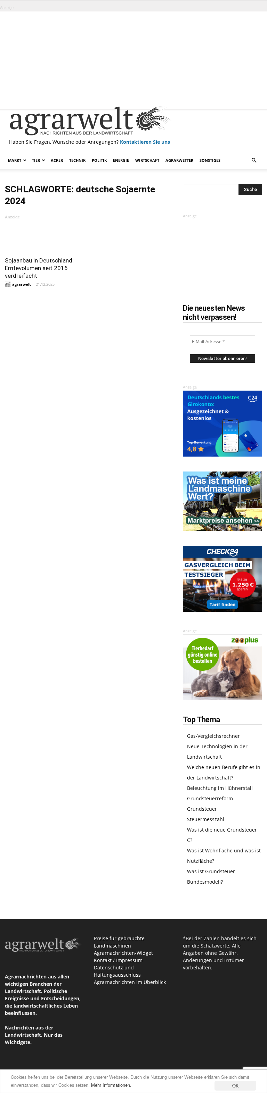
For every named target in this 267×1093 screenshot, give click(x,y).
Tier (36, 160)
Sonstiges (210, 160)
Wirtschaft (147, 160)
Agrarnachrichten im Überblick (130, 982)
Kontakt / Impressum (118, 960)
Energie (121, 160)
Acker (57, 160)
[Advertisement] (133, 60)
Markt (14, 160)
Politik (99, 160)
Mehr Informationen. (111, 1085)
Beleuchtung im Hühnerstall (220, 788)
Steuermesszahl (205, 819)
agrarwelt (21, 284)
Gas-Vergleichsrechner (213, 736)
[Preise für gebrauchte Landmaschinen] (222, 529)
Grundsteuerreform (210, 798)
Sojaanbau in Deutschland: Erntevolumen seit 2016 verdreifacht (39, 268)
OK (235, 1085)
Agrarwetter (179, 160)
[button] (253, 160)
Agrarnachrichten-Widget (123, 953)
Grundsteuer (202, 809)
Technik (77, 160)
